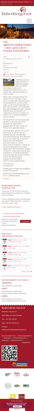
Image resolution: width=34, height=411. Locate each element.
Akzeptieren (17, 406)
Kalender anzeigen (26, 271)
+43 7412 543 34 (17, 401)
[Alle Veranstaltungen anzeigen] (29, 57)
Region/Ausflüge (9, 336)
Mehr (24, 404)
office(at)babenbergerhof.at (14, 330)
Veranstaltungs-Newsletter (13, 213)
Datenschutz (16, 340)
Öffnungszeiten (19, 338)
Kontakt (7, 338)
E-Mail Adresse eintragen (11, 207)
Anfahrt (5, 340)
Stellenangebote (25, 336)
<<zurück (6, 178)
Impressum (26, 342)
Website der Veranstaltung (13, 76)
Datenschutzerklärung (9, 225)
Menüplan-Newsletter (11, 216)
